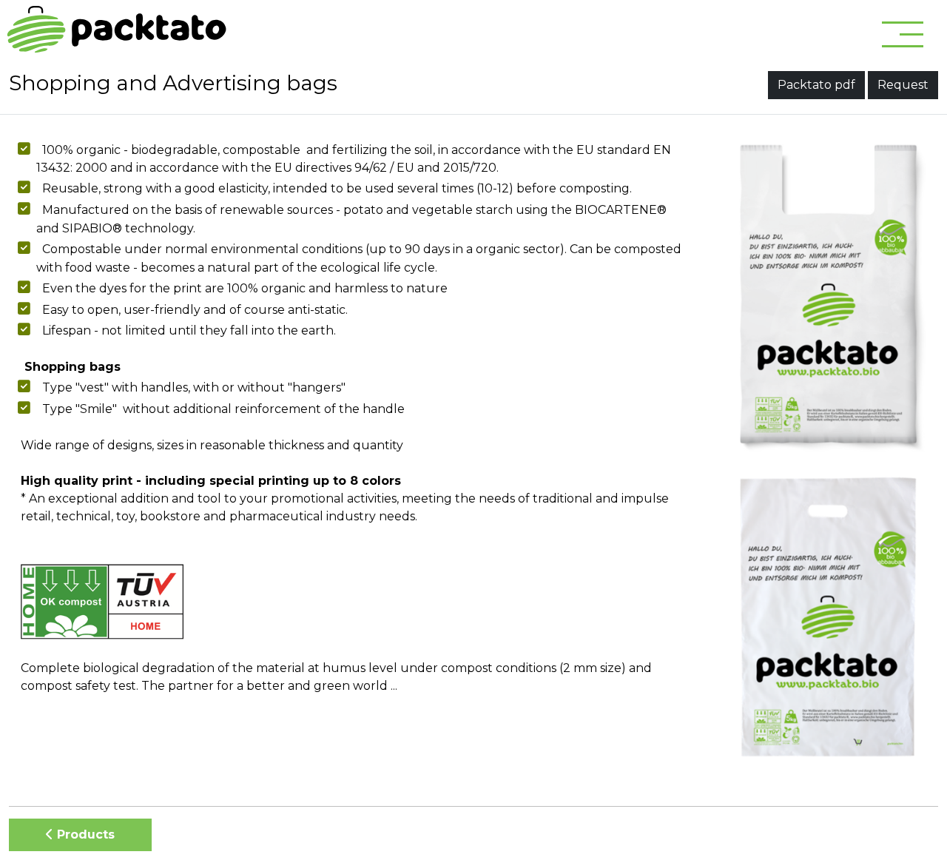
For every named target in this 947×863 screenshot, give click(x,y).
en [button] (832, 33)
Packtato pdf (816, 85)
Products (84, 834)
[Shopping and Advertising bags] (828, 296)
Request (903, 85)
